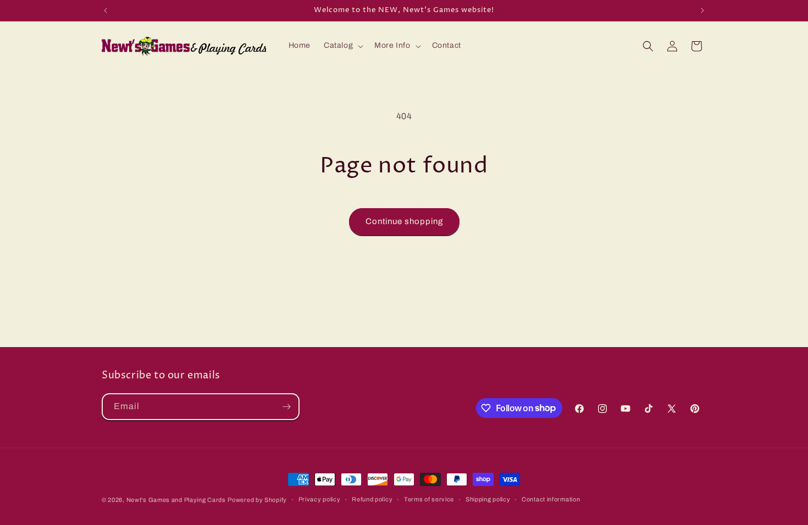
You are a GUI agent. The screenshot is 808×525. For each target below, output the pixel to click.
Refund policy (372, 499)
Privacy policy (319, 499)
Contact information (551, 499)
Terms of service (429, 499)
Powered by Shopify (257, 499)
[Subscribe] (286, 406)
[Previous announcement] (105, 10)
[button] (342, 45)
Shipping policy (488, 499)
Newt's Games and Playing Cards (176, 499)
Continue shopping (404, 221)
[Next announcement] (702, 10)
